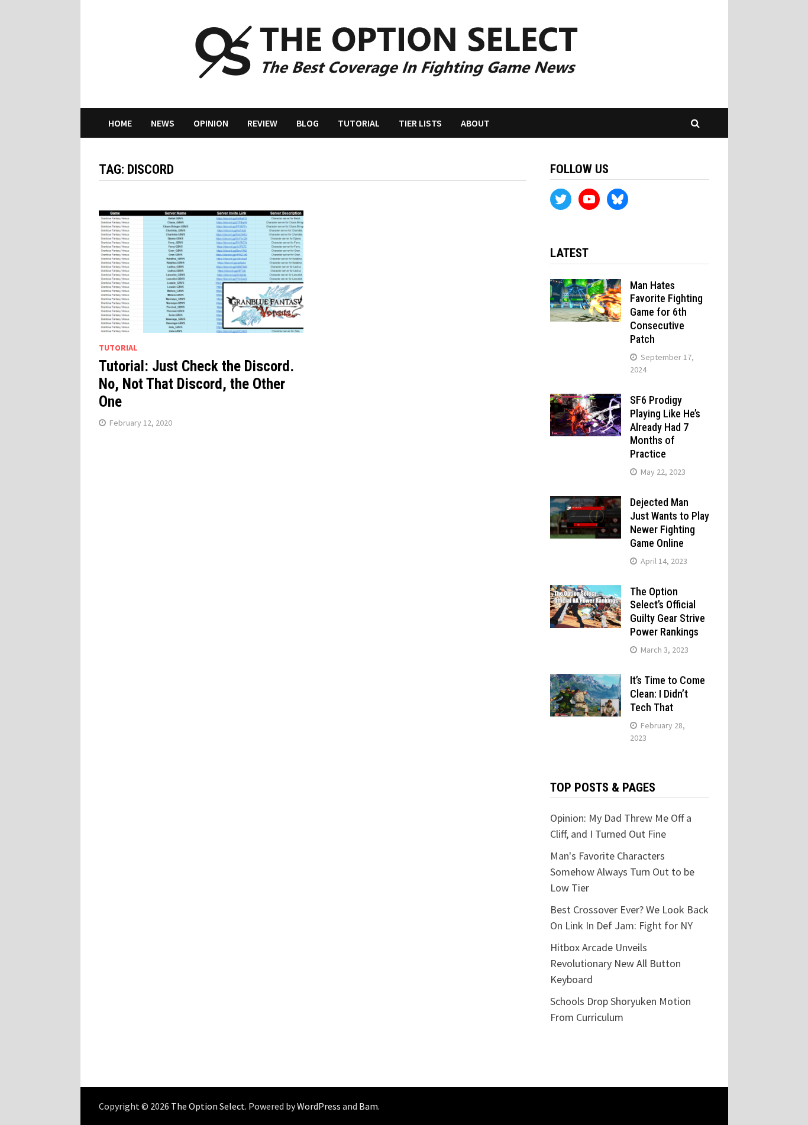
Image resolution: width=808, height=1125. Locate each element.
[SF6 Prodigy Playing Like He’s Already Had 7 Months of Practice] (585, 401)
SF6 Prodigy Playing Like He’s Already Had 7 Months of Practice (665, 427)
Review (262, 123)
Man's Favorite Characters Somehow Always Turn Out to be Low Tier (622, 871)
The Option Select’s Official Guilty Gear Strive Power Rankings (667, 611)
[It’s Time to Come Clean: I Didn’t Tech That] (585, 682)
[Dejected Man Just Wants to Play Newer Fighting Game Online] (585, 504)
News (162, 123)
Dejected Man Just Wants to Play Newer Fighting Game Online (669, 522)
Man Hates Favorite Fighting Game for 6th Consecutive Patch (666, 312)
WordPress (319, 1106)
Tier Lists (420, 123)
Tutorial (359, 123)
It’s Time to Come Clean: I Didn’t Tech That (667, 694)
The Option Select (208, 1106)
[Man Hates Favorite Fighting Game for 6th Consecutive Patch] (585, 287)
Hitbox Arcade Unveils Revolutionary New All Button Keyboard (615, 963)
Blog (307, 123)
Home (120, 123)
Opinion (210, 123)
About (475, 123)
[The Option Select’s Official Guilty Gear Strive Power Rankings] (585, 593)
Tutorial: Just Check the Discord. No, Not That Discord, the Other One (196, 384)
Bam (368, 1106)
